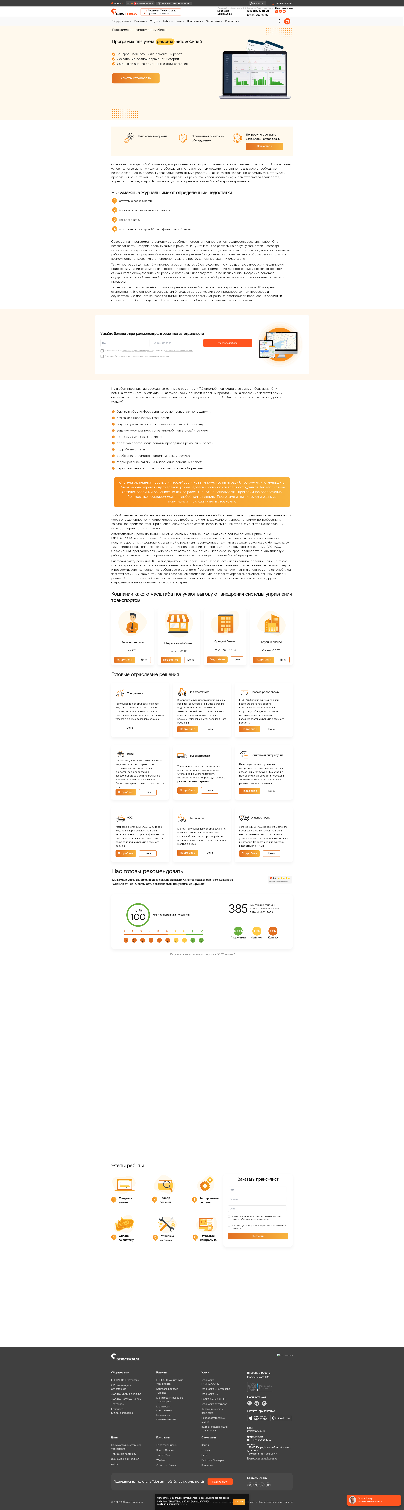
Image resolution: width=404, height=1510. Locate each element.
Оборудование (120, 1372)
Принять (239, 1501)
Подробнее (124, 659)
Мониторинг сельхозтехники (166, 1417)
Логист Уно (163, 1455)
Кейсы (205, 1445)
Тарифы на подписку (123, 1453)
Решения (161, 1372)
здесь (183, 1504)
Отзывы (206, 1450)
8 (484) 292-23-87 (257, 14)
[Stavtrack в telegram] (255, 1484)
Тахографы (117, 1404)
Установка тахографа (214, 1404)
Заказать (258, 1236)
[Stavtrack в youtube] (268, 1484)
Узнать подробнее (227, 343)
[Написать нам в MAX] (284, 11)
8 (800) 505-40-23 (258, 11)
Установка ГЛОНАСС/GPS (210, 1381)
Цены (114, 1437)
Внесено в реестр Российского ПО (258, 1375)
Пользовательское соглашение (179, 350)
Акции (115, 1464)
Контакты (207, 1465)
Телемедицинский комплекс (212, 1410)
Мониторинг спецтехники (164, 1408)
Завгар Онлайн (165, 1450)
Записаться (264, 146)
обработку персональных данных (137, 350)
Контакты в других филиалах (262, 1458)
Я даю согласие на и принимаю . (257, 1217)
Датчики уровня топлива (126, 1393)
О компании (209, 1437)
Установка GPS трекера (216, 1388)
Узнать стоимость (136, 78)
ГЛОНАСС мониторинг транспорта (169, 1381)
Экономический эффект (125, 1458)
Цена (144, 659)
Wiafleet (161, 1460)
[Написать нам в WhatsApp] (276, 11)
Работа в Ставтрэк (213, 1460)
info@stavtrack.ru (256, 1431)
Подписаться (220, 1481)
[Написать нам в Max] (264, 1403)
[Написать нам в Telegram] (280, 11)
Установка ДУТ (211, 1393)
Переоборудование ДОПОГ (213, 1419)
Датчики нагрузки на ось (126, 1399)
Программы (163, 1437)
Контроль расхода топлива (167, 1390)
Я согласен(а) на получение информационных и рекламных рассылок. (259, 1227)
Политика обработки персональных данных (270, 1502)
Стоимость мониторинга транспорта (126, 1446)
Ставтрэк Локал (166, 1465)
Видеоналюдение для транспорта (215, 1428)
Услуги (205, 1372)
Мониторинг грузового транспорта (170, 1399)
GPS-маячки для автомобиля (121, 1386)
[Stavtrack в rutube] (262, 1484)
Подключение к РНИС (214, 1399)
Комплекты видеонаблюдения (122, 1410)
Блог (204, 1455)
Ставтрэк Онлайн (166, 1445)
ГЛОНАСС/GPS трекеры (125, 1380)
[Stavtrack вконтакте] (249, 1484)
